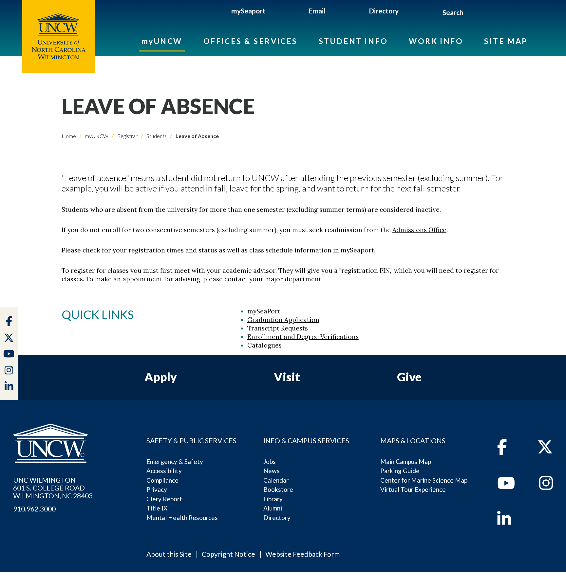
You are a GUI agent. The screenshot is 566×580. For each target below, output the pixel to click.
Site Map (506, 41)
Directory (384, 11)
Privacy (156, 489)
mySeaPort (263, 311)
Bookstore (278, 489)
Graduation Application (283, 320)
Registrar (127, 136)
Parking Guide (400, 470)
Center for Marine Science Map (423, 480)
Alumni (272, 508)
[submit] (471, 13)
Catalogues (264, 345)
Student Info (353, 41)
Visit (287, 377)
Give (409, 377)
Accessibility (164, 470)
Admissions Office (419, 230)
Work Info (436, 41)
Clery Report (164, 499)
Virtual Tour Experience (413, 489)
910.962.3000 (34, 509)
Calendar (276, 480)
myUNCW (161, 41)
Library (273, 499)
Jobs (269, 461)
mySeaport (248, 11)
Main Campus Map (405, 461)
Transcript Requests (277, 328)
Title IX (156, 508)
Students (156, 136)
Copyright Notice (228, 554)
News (271, 470)
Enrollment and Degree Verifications (303, 337)
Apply (160, 377)
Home (69, 136)
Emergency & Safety (174, 461)
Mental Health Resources (182, 517)
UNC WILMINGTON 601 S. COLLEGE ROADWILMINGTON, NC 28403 (53, 488)
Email (317, 11)
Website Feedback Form (302, 554)
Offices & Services (250, 41)
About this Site (169, 554)
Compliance (162, 480)
